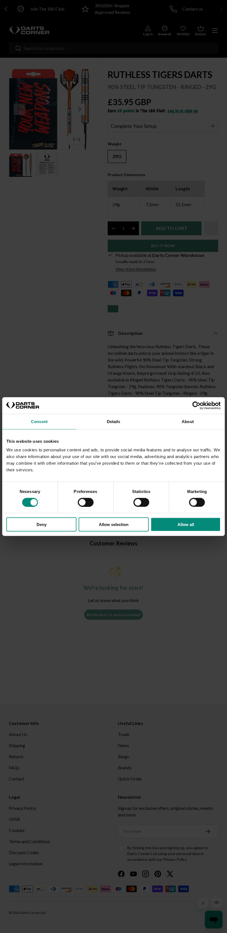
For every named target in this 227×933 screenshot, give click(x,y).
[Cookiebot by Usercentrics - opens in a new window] (196, 405)
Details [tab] (113, 421)
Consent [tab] (39, 421)
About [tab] (188, 421)
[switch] (86, 502)
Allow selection (113, 524)
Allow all (185, 524)
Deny (42, 524)
